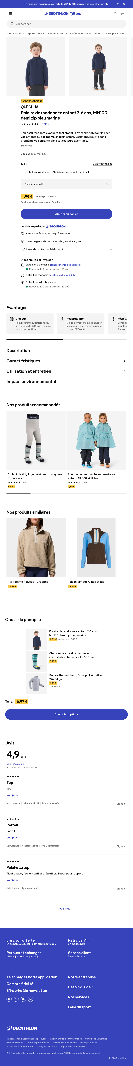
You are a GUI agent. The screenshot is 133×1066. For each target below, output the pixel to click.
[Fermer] (124, 3)
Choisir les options (66, 714)
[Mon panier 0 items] (123, 13)
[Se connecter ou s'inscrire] (115, 13)
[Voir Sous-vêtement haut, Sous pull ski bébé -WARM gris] (36, 683)
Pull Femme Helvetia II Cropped (28, 581)
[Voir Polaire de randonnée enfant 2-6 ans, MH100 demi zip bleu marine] (36, 639)
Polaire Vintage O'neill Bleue (86, 581)
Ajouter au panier (66, 214)
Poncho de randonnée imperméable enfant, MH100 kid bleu (92, 476)
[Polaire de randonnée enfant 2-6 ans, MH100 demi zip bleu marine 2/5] (98, 66)
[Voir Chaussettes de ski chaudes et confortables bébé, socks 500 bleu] (36, 661)
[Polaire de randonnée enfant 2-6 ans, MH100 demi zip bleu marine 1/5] (35, 66)
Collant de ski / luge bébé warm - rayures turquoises (35, 476)
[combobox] (66, 184)
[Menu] (10, 13)
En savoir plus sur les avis (19, 767)
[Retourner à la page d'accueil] (62, 14)
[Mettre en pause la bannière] (118, 3)
